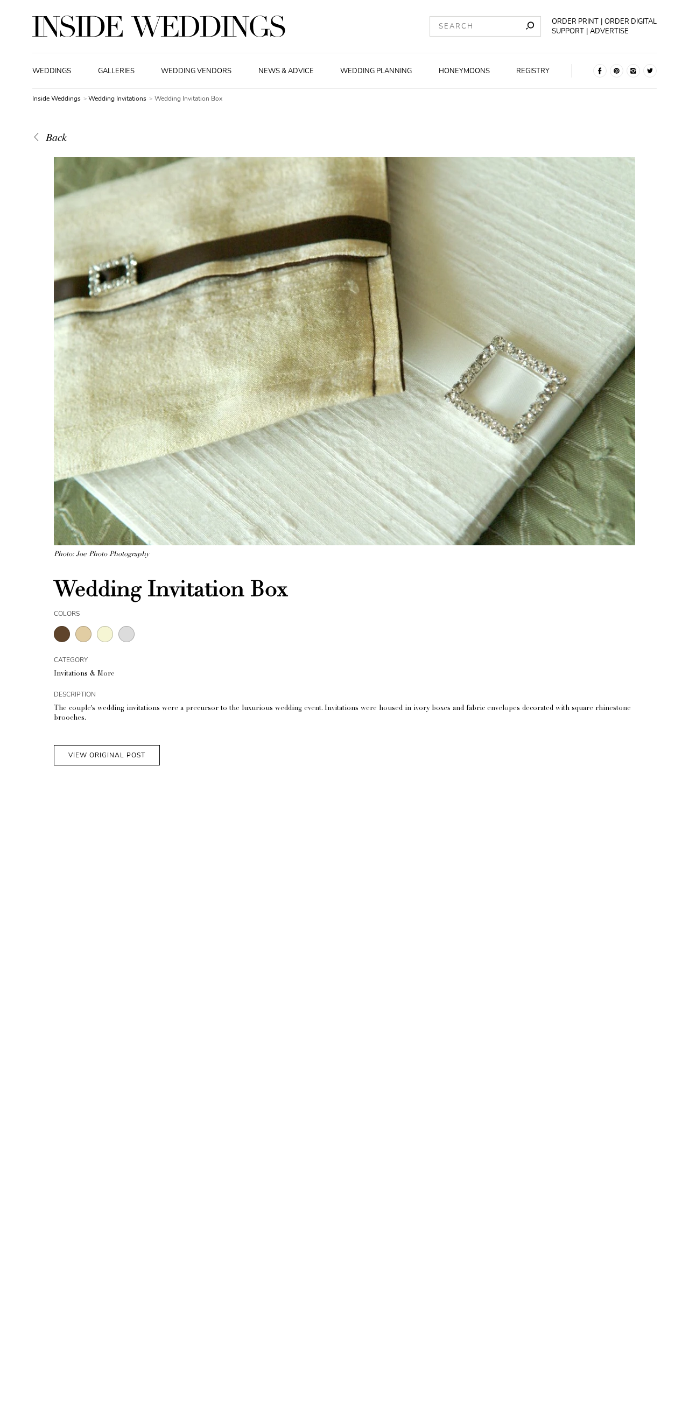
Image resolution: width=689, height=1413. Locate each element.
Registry (533, 71)
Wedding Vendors (196, 71)
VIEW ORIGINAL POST (106, 755)
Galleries (116, 71)
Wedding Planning (376, 71)
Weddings (51, 71)
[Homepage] (158, 26)
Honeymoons (464, 71)
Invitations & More (84, 674)
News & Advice (286, 71)
